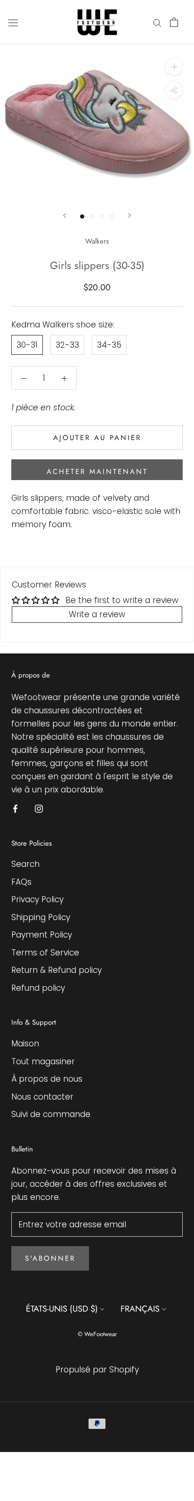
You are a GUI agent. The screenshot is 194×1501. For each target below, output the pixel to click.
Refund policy (38, 988)
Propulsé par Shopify (97, 1369)
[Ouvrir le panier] (174, 22)
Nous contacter (42, 1096)
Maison (25, 1043)
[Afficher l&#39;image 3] (102, 216)
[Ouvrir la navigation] (13, 22)
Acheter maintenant (97, 471)
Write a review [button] (97, 614)
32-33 (67, 345)
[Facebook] (15, 808)
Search (25, 864)
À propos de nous (46, 1079)
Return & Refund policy (56, 970)
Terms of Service (45, 952)
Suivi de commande (50, 1114)
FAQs (21, 882)
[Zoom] (174, 66)
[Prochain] (129, 215)
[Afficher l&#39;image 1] (82, 216)
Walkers (97, 241)
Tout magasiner (43, 1061)
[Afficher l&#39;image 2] (92, 216)
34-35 (109, 345)
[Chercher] (157, 22)
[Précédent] (64, 215)
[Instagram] (39, 808)
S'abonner (50, 1258)
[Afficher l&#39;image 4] (112, 216)
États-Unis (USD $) (62, 1309)
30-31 (27, 345)
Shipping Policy (40, 917)
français (140, 1309)
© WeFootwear (97, 1334)
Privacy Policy (37, 899)
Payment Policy (41, 934)
